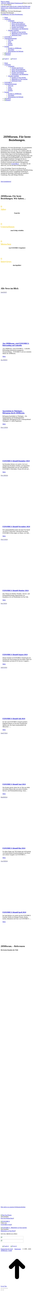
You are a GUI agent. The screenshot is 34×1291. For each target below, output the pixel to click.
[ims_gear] (9, 1094)
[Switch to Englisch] (7, 53)
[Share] (3, 1288)
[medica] (9, 1139)
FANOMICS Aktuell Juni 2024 (14, 784)
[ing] (9, 1102)
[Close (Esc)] (1, 1288)
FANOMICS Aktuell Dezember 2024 (16, 461)
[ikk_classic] (9, 1087)
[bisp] (9, 1013)
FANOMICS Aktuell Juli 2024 (14, 719)
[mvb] (9, 1154)
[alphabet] (9, 975)
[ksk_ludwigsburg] (9, 1117)
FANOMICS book (6, 1224)
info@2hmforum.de (17, 3)
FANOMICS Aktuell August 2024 (15, 655)
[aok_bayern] (9, 983)
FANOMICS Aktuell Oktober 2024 (16, 590)
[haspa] (9, 1057)
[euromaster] (9, 1035)
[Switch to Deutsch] (14, 59)
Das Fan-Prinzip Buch (7, 1218)
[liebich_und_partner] (9, 1132)
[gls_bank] (9, 1050)
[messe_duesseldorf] (9, 1147)
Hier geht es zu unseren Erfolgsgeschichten (13, 1207)
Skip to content (5, 1)
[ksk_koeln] (9, 1109)
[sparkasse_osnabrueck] (9, 1169)
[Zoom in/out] (7, 1288)
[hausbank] (9, 1065)
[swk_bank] (9, 1184)
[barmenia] (9, 998)
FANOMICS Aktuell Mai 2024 (14, 848)
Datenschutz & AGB (7, 1249)
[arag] (9, 990)
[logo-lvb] (9, 1124)
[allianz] (9, 968)
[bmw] (9, 1020)
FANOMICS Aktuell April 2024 (14, 912)
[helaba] (9, 1072)
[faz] (9, 1042)
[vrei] (9, 1199)
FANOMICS (15, 164)
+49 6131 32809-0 (6, 3)
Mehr (4, 356)
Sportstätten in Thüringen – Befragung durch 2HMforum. (14, 412)
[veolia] (9, 1191)
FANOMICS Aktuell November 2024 (16, 527)
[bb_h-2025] (9, 1005)
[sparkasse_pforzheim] (9, 1176)
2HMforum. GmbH (6, 1250)
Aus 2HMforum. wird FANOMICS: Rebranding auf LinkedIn (16, 344)
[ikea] (9, 1080)
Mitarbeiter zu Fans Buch (8, 1231)
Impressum (18, 1249)
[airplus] (9, 960)
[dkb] (9, 1027)
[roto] (9, 1161)
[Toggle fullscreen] (5, 1288)
